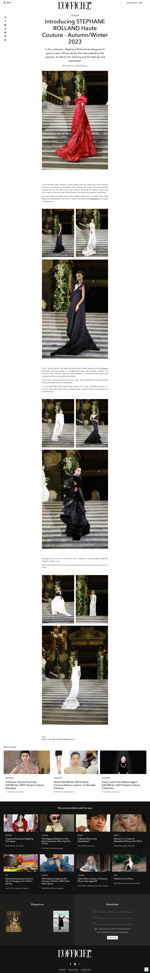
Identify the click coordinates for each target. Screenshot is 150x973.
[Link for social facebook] (70, 965)
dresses (105, 368)
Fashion (75, 15)
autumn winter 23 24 (65, 739)
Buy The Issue (132, 3)
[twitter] (5, 33)
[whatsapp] (5, 36)
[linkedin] (5, 29)
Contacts (62, 969)
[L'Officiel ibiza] (75, 5)
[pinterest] (5, 25)
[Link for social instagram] (75, 965)
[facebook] (5, 21)
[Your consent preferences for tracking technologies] (146, 969)
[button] (69, 921)
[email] (5, 17)
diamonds (94, 199)
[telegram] (5, 40)
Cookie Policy (86, 969)
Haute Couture (48, 739)
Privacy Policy (123, 932)
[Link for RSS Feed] (79, 964)
